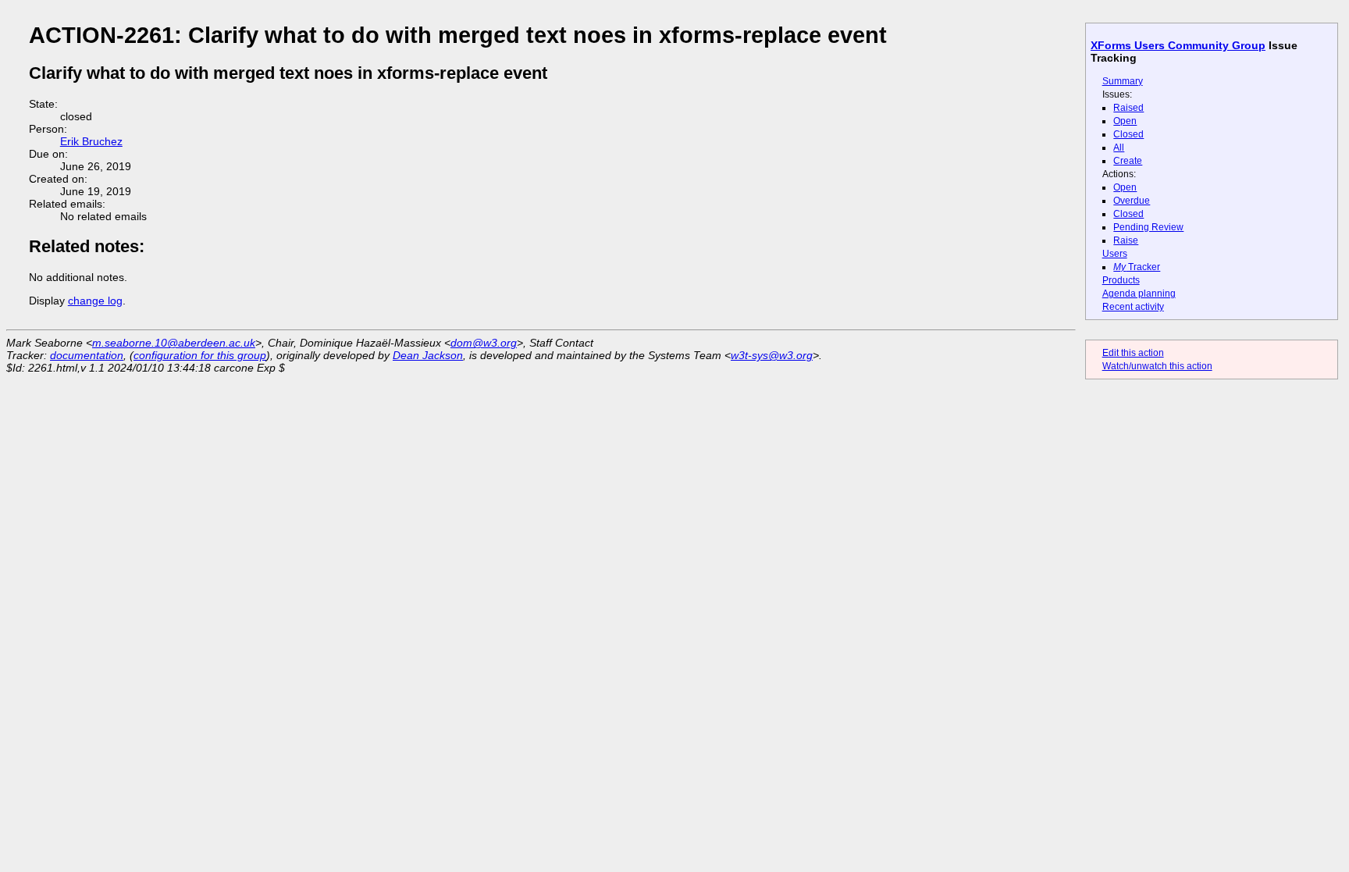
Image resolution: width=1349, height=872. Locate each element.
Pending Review (1148, 227)
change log (95, 300)
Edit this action (1133, 352)
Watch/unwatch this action (1157, 366)
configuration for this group (199, 355)
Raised (1128, 107)
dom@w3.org (483, 342)
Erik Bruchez (91, 141)
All (1118, 147)
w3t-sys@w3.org (772, 355)
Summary (1122, 81)
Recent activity (1133, 306)
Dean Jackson (428, 355)
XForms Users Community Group (1178, 45)
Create (1127, 160)
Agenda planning (1139, 293)
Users (1114, 253)
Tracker (1136, 267)
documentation (86, 355)
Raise (1125, 240)
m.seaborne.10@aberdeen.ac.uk (173, 342)
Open (1125, 121)
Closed (1128, 134)
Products (1121, 280)
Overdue (1131, 200)
